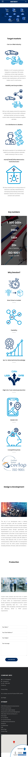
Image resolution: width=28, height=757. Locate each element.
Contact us (3, 685)
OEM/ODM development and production (10, 706)
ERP (18, 693)
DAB (2, 727)
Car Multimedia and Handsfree (8, 721)
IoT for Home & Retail (6, 719)
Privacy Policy (4, 689)
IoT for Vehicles (4, 717)
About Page (3, 729)
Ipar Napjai (3, 697)
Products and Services (6, 708)
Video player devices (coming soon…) (9, 713)
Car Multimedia (4, 725)
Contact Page (4, 731)
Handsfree (3, 723)
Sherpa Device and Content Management (10, 711)
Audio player (4, 715)
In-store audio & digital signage (8, 709)
